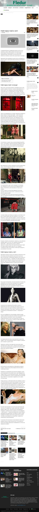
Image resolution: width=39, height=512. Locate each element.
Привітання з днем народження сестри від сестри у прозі (22, 485)
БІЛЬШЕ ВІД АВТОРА (11, 433)
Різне (33, 7)
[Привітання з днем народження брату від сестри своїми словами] (16, 479)
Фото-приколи (15, 7)
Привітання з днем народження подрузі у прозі (22, 474)
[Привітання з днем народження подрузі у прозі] (16, 474)
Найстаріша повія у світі (6, 81)
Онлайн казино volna (31, 81)
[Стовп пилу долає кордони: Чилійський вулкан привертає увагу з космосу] (21, 437)
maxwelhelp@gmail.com (21, 505)
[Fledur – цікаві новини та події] (19, 3)
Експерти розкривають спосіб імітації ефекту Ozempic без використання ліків (12, 443)
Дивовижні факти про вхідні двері (6, 429)
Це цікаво (5, 7)
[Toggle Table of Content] (11, 79)
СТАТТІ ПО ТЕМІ (4, 433)
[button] (37, 7)
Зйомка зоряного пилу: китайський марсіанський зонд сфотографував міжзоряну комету (21, 455)
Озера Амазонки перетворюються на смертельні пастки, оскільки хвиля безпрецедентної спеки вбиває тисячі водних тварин (12, 456)
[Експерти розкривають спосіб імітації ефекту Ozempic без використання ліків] (13, 437)
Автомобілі (21, 7)
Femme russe (33, 95)
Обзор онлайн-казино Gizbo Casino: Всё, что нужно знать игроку (35, 104)
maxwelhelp (3, 32)
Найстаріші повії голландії (6, 80)
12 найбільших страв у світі (20, 428)
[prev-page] (1, 461)
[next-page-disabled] (3, 461)
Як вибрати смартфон (35, 99)
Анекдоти (10, 7)
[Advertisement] (13, 22)
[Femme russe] (29, 96)
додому (2, 12)
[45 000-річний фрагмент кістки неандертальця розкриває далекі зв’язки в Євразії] (32, 16)
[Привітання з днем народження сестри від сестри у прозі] (16, 484)
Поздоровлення (28, 7)
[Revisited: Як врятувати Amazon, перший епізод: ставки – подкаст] (4, 450)
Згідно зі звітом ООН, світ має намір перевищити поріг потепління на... (32, 48)
